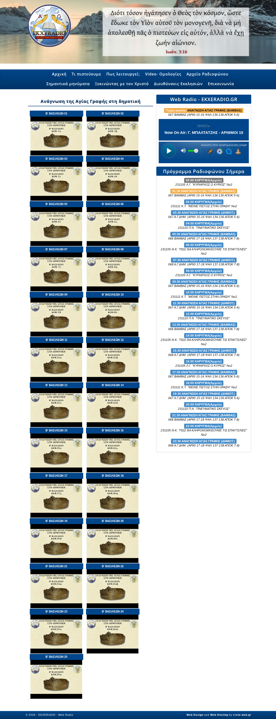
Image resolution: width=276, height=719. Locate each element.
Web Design (195, 714)
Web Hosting (219, 714)
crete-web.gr (242, 714)
